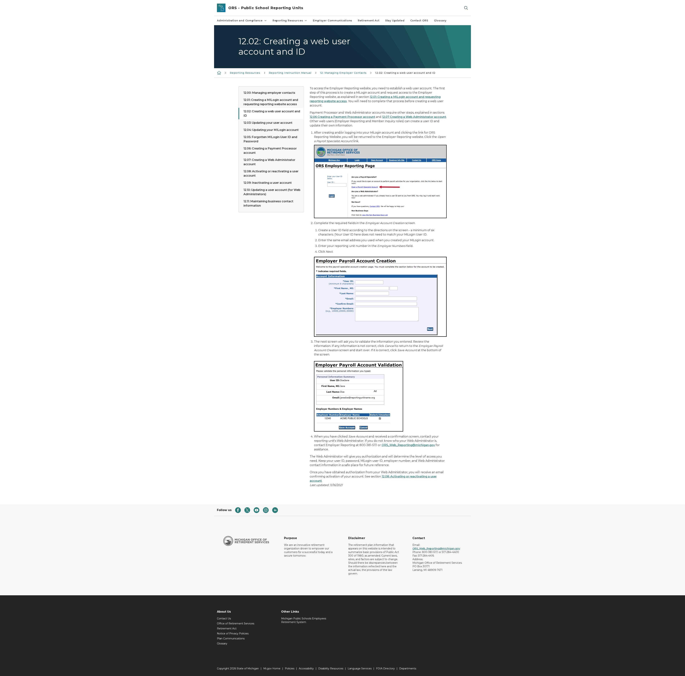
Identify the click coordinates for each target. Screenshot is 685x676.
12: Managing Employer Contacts (343, 72)
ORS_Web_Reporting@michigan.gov (408, 445)
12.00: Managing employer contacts (269, 92)
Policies (289, 668)
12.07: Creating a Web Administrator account (269, 162)
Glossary (440, 20)
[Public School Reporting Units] (219, 72)
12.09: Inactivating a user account (267, 182)
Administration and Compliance (240, 20)
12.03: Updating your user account (267, 122)
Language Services (360, 668)
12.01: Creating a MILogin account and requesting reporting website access (270, 102)
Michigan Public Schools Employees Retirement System (303, 620)
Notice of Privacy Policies (232, 633)
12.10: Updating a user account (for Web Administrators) (271, 192)
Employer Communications (332, 20)
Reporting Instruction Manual (290, 72)
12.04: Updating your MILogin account (271, 130)
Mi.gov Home (271, 668)
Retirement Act (368, 20)
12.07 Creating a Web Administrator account (414, 117)
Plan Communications (231, 638)
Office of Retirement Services (235, 623)
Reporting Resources (288, 20)
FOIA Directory (385, 668)
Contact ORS (419, 20)
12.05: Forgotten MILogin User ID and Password (270, 139)
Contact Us (224, 618)
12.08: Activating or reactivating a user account (270, 173)
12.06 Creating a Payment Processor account (342, 117)
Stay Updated (395, 20)
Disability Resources (330, 668)
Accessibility (306, 668)
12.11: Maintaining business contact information (268, 203)
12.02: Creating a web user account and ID (271, 113)
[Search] (466, 8)
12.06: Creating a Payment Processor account (270, 150)
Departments (407, 668)
